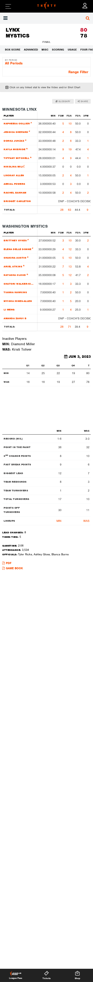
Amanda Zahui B (15, 318)
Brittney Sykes (16, 240)
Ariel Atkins (14, 266)
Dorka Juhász (15, 140)
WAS (86, 521)
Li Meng (9, 309)
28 (61, 210)
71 (69, 327)
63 (69, 210)
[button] (6, 18)
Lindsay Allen (14, 175)
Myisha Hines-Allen (18, 301)
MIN (58, 521)
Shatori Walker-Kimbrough (19, 283)
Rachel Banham (15, 192)
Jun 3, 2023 (80, 356)
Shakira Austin (16, 257)
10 (70, 123)
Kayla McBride (16, 149)
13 (70, 266)
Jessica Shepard (17, 132)
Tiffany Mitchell (17, 158)
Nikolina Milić (14, 166)
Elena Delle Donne (18, 248)
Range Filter (78, 72)
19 (70, 149)
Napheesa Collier (18, 123)
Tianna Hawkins (15, 292)
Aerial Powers (14, 183)
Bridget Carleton (17, 201)
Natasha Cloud (16, 275)
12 (70, 249)
